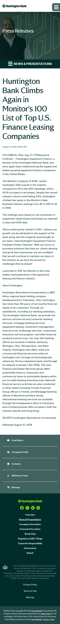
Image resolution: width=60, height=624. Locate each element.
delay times (46, 614)
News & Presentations (30, 520)
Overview (30, 515)
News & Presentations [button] (32, 64)
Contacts (14, 464)
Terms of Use (30, 591)
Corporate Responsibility (30, 543)
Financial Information (30, 529)
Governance (30, 548)
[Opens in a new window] (22, 508)
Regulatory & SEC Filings (30, 539)
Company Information (30, 524)
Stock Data (30, 534)
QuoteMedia (36, 611)
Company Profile (17, 452)
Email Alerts (15, 440)
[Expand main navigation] (56, 7)
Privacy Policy (30, 585)
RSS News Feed (17, 475)
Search (30, 553)
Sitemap (13, 487)
